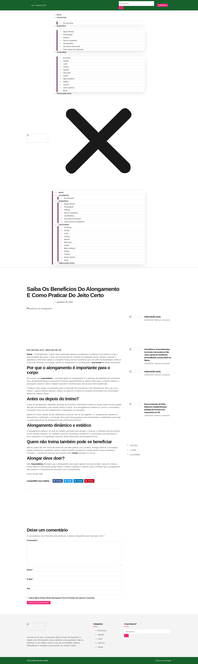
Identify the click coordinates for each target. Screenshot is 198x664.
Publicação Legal (64, 93)
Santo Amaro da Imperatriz (73, 49)
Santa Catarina (68, 88)
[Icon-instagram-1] (156, 138)
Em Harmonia (68, 23)
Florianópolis (68, 34)
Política (66, 82)
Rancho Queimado (70, 40)
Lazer (65, 64)
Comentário (32, 540)
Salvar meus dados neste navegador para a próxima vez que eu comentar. (62, 598)
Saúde (65, 76)
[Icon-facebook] (149, 138)
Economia (66, 58)
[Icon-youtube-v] (163, 138)
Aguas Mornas (68, 31)
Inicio (59, 15)
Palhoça (66, 37)
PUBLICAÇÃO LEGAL (152, 317)
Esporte (66, 70)
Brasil (65, 91)
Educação (67, 73)
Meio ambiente (68, 79)
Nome (30, 570)
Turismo (66, 85)
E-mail (30, 579)
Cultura (66, 67)
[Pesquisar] (121, 7)
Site (28, 589)
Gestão (66, 61)
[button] (98, 141)
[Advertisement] (74, 328)
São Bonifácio (68, 43)
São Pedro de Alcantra (71, 46)
